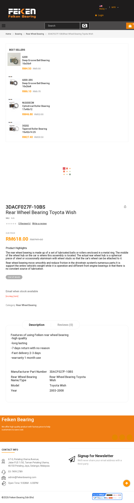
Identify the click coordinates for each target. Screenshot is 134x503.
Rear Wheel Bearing (35, 34)
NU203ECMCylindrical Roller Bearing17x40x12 (36, 106)
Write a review (39, 223)
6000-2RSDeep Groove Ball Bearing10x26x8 (36, 83)
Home (8, 34)
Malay (102, 9)
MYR (114, 7)
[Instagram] (122, 437)
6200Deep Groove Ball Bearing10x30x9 (36, 60)
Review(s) (24, 223)
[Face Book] (115, 437)
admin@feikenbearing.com (22, 477)
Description (36, 324)
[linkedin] (129, 437)
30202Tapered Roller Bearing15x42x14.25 (34, 129)
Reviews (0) (65, 324)
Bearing (18, 34)
